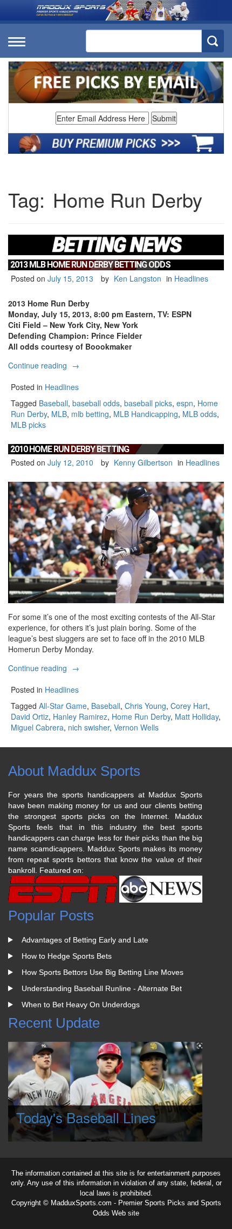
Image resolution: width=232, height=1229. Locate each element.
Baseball (53, 403)
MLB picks (28, 424)
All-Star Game (63, 705)
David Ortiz (30, 716)
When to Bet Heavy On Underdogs (81, 1004)
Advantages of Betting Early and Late (85, 940)
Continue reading (45, 365)
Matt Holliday (197, 716)
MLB (59, 413)
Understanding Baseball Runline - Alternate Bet (102, 988)
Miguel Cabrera (37, 727)
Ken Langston (137, 278)
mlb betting (90, 413)
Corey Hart (189, 705)
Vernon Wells (136, 727)
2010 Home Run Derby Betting (69, 449)
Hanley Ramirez (80, 716)
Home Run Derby (141, 716)
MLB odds (199, 413)
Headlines (191, 278)
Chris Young (145, 705)
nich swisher (89, 727)
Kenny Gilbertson (143, 462)
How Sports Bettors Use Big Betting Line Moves (102, 972)
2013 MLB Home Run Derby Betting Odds (90, 265)
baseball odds (96, 403)
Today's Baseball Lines (86, 1117)
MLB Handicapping (145, 413)
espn (184, 403)
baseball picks (148, 403)
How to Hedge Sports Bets (67, 956)
